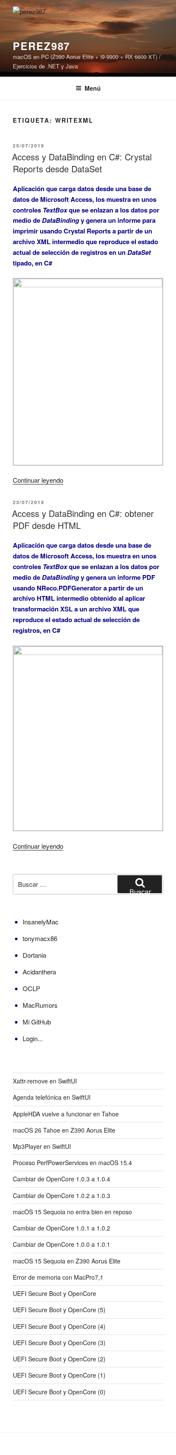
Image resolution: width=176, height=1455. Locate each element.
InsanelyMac (41, 921)
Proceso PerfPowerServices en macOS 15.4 (72, 1162)
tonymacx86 (40, 938)
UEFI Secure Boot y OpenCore (54, 1293)
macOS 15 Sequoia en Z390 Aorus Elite (66, 1261)
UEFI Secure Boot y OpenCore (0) (59, 1391)
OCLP (31, 988)
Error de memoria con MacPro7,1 (58, 1277)
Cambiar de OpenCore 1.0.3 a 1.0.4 (61, 1179)
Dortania (34, 954)
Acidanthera (39, 971)
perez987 (41, 45)
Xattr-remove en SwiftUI (45, 1081)
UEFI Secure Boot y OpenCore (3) (59, 1342)
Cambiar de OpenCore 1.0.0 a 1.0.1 (61, 1244)
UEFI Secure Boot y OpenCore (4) (59, 1326)
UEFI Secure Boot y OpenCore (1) (59, 1375)
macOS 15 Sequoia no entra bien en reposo (72, 1211)
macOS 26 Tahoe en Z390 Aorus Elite (64, 1130)
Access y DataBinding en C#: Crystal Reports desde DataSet (82, 163)
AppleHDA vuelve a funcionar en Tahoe (66, 1114)
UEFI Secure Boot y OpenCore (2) (59, 1359)
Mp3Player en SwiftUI (42, 1146)
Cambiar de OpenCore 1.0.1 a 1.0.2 (61, 1228)
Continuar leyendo (38, 479)
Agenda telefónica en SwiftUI (52, 1097)
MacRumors (40, 1004)
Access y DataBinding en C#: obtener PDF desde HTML (83, 519)
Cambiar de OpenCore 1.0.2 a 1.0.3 (61, 1195)
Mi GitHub (37, 1021)
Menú (93, 88)
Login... (33, 1038)
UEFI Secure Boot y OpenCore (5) (59, 1309)
